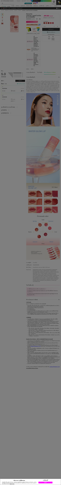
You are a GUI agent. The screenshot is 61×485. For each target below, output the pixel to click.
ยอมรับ (45, 482)
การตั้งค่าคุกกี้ (45, 480)
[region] (30, 482)
